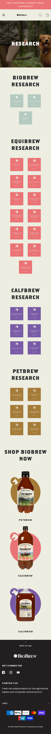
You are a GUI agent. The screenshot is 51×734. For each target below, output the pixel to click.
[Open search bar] (40, 15)
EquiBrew (25, 575)
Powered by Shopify (35, 727)
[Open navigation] (3, 15)
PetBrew (25, 520)
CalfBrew (25, 631)
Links (4, 703)
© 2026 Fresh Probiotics (17, 727)
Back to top (25, 645)
